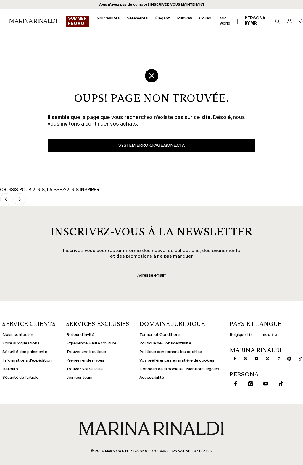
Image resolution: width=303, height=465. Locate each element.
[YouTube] (254, 358)
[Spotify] (287, 358)
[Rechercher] (277, 21)
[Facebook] (232, 358)
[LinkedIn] (276, 358)
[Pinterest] (265, 358)
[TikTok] (298, 358)
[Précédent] (6, 199)
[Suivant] (19, 199)
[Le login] (289, 21)
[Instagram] (243, 358)
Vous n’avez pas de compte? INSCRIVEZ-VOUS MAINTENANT (151, 4)
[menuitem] (77, 21)
